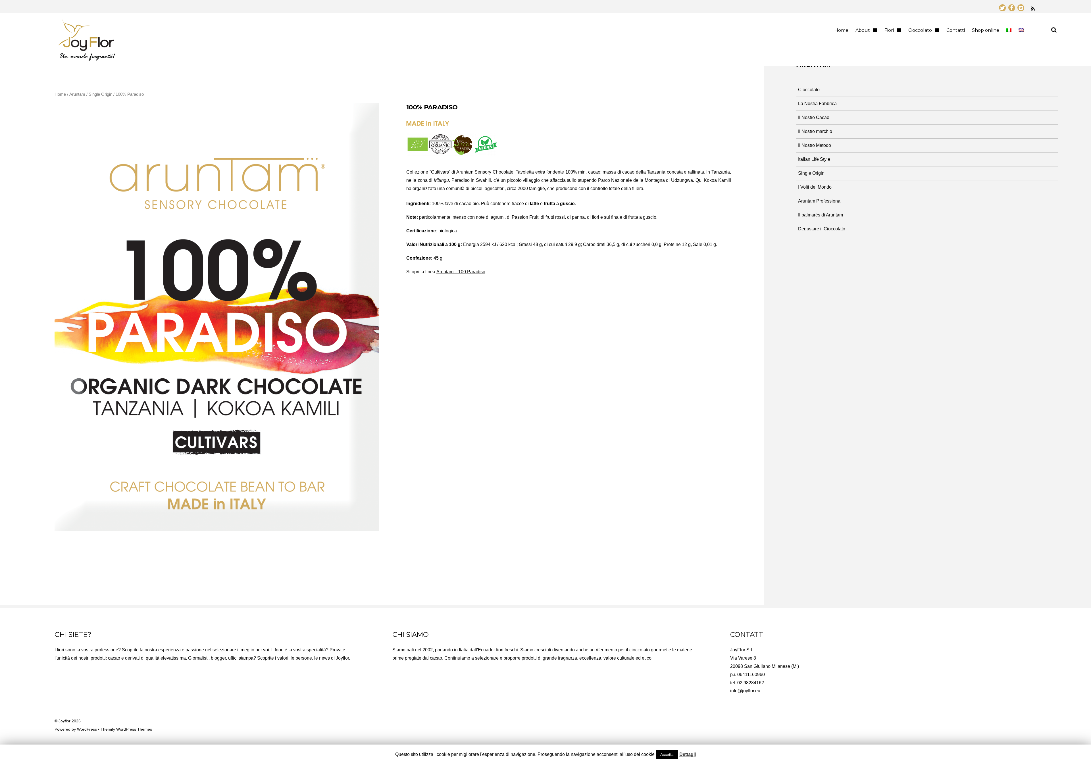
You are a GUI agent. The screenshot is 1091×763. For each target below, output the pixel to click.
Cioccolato (920, 30)
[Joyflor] (87, 58)
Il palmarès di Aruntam (820, 214)
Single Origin (100, 94)
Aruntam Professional (820, 201)
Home (841, 30)
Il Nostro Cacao (813, 117)
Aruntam (77, 94)
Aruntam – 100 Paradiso (460, 271)
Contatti (955, 30)
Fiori (889, 30)
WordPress (87, 729)
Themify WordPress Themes (126, 729)
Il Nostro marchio (815, 131)
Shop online (985, 30)
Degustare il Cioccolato (821, 228)
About (862, 30)
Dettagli (687, 754)
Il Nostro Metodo (814, 145)
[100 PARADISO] (217, 317)
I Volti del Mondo (815, 187)
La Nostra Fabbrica (817, 103)
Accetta (667, 754)
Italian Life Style (814, 159)
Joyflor (64, 721)
